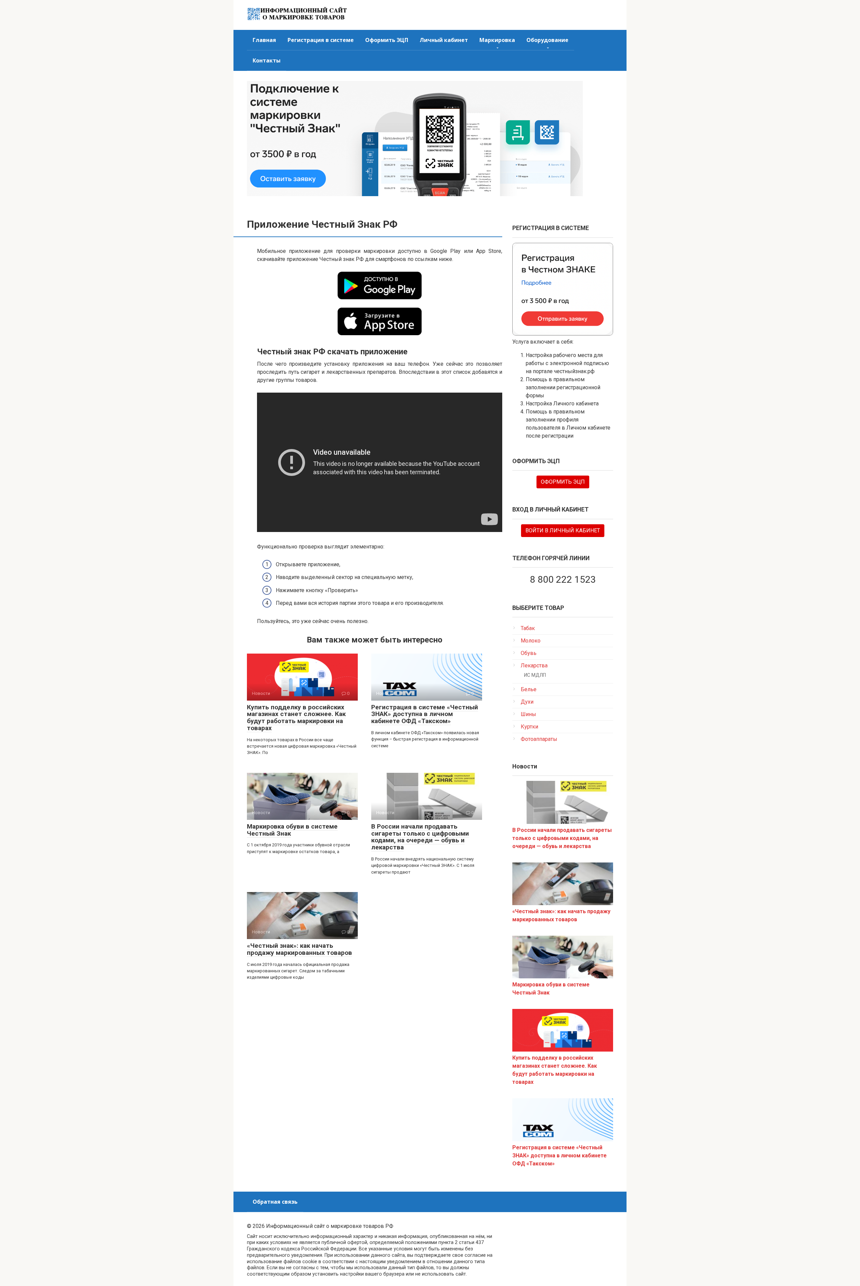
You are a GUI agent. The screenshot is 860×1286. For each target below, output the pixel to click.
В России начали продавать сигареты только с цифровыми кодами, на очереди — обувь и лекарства (420, 837)
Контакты (267, 60)
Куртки (529, 726)
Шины (528, 714)
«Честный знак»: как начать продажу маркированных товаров (299, 949)
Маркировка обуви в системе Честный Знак (292, 830)
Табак (528, 628)
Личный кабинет (444, 40)
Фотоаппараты (539, 739)
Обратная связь (275, 1201)
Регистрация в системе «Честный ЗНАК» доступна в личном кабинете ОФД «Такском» (424, 714)
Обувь (528, 653)
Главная (264, 40)
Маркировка (497, 40)
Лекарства (534, 665)
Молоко (531, 640)
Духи (527, 702)
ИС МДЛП (535, 675)
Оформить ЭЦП (386, 40)
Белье (528, 689)
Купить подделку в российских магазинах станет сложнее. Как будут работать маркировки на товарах (296, 717)
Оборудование (547, 40)
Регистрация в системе (321, 40)
